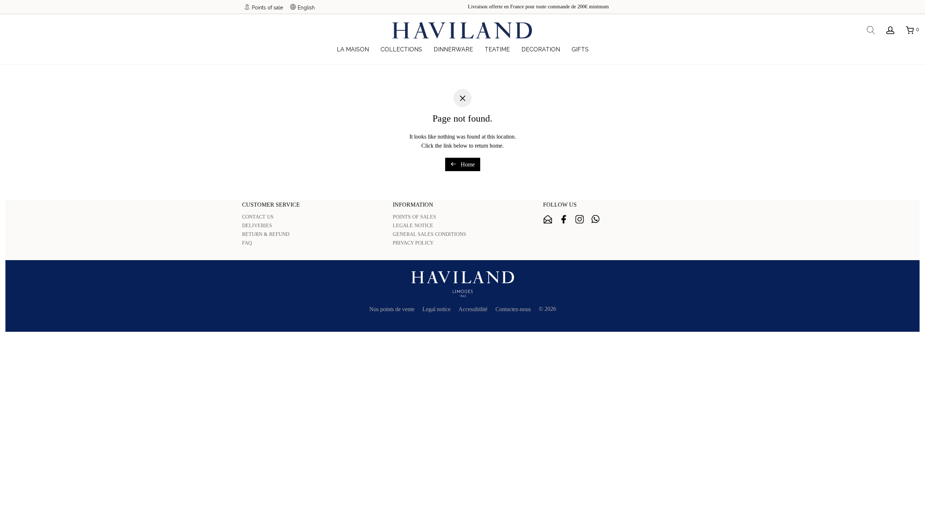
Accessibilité (473, 309)
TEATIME (497, 49)
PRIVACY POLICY (413, 243)
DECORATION (540, 49)
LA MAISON (353, 49)
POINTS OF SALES (414, 217)
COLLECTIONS (401, 49)
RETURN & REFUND (265, 234)
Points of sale (267, 7)
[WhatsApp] (595, 219)
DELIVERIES (257, 225)
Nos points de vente (391, 309)
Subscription (547, 219)
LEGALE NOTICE (413, 225)
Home (467, 164)
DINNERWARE (453, 49)
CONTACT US (258, 217)
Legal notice (436, 309)
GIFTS (580, 49)
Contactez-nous (513, 309)
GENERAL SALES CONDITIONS (429, 234)
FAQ (247, 243)
